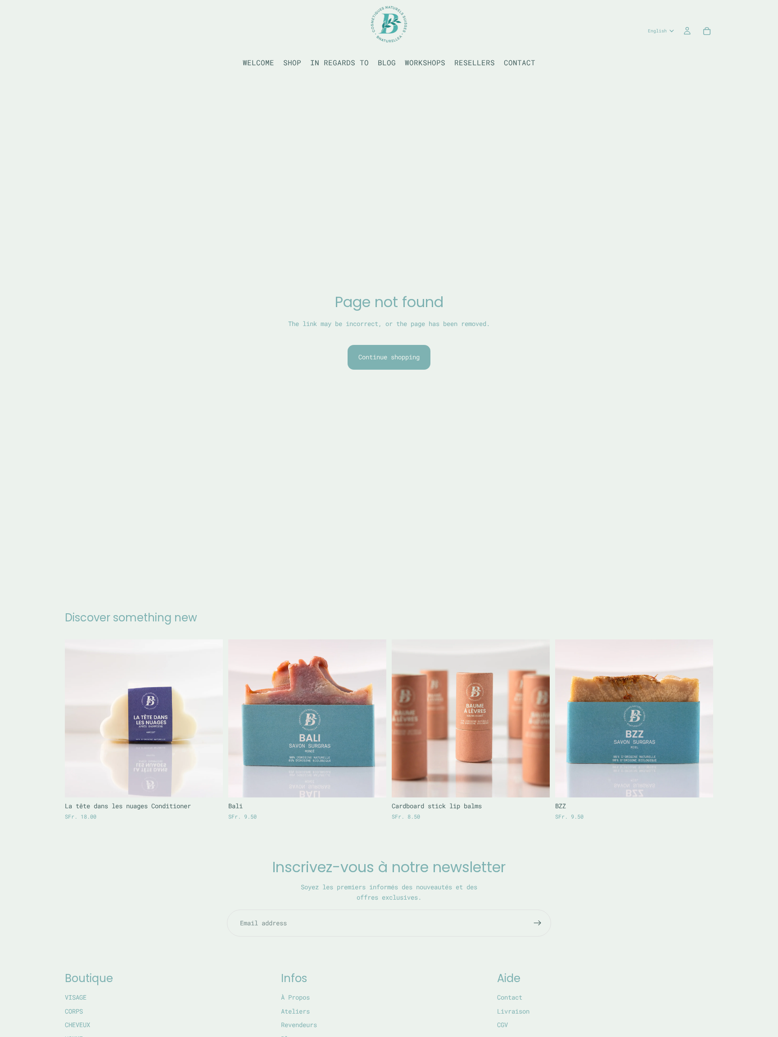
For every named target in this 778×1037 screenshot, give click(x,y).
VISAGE (75, 997)
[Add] (209, 784)
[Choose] (536, 784)
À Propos (295, 997)
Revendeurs (299, 1024)
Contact (509, 997)
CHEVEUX (77, 1024)
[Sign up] (537, 923)
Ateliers (295, 1011)
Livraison (513, 1011)
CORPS (74, 1011)
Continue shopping (389, 357)
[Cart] (707, 31)
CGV (502, 1024)
